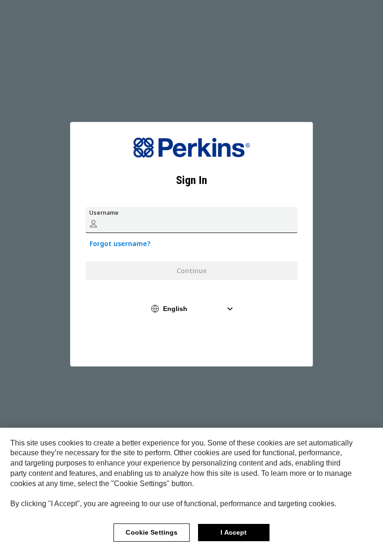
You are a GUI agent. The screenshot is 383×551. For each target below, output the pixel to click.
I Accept (233, 532)
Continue (192, 270)
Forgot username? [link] (120, 243)
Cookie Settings (151, 532)
